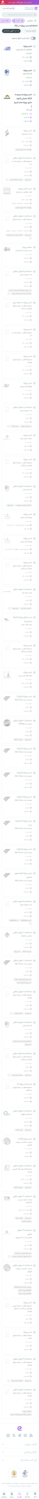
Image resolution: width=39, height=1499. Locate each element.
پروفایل (3, 1497)
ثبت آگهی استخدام (10, 31)
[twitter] (14, 1435)
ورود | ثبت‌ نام (7, 8)
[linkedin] (25, 1435)
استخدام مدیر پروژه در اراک (25, 25)
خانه (35, 1497)
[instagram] (8, 1435)
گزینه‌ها (27, 1497)
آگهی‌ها (19, 1497)
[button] (31, 21)
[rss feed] (31, 1435)
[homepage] (19, 1428)
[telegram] (19, 1435)
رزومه (12, 1497)
